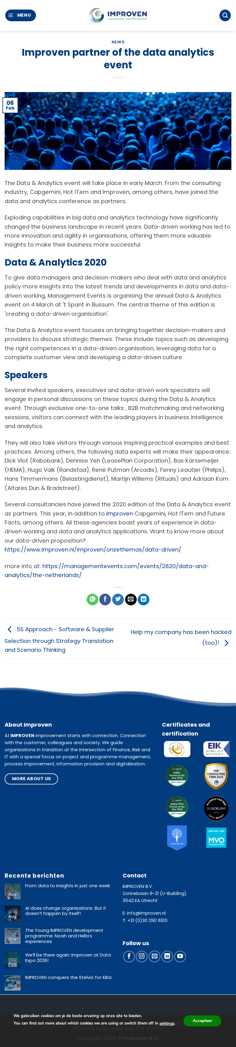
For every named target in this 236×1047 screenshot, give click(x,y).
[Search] (225, 15)
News (118, 42)
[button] (20, 15)
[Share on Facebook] (105, 599)
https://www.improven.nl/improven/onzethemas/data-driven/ (93, 549)
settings (166, 1023)
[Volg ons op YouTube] (180, 956)
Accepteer (202, 1021)
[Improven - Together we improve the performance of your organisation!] (118, 15)
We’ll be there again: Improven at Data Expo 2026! (68, 958)
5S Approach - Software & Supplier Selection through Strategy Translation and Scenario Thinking (59, 639)
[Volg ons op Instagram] (142, 956)
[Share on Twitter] (118, 599)
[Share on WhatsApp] (92, 599)
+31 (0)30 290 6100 (147, 920)
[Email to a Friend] (131, 599)
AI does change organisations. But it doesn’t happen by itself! (65, 911)
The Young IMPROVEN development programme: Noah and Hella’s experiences (64, 936)
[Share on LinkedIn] (143, 599)
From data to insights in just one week (67, 886)
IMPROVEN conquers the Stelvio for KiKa (68, 978)
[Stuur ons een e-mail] (154, 956)
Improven (119, 513)
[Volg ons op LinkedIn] (167, 956)
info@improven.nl (146, 913)
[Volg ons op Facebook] (129, 956)
